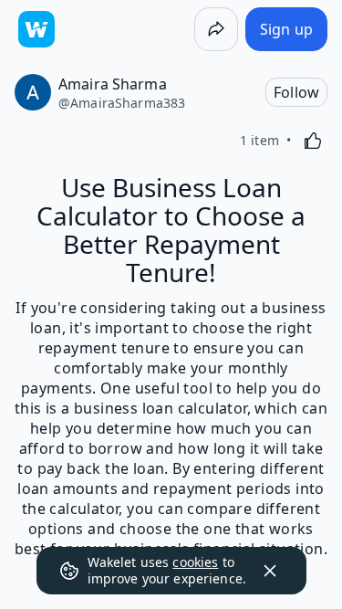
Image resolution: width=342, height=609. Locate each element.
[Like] (312, 140)
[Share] (216, 29)
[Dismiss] (270, 570)
